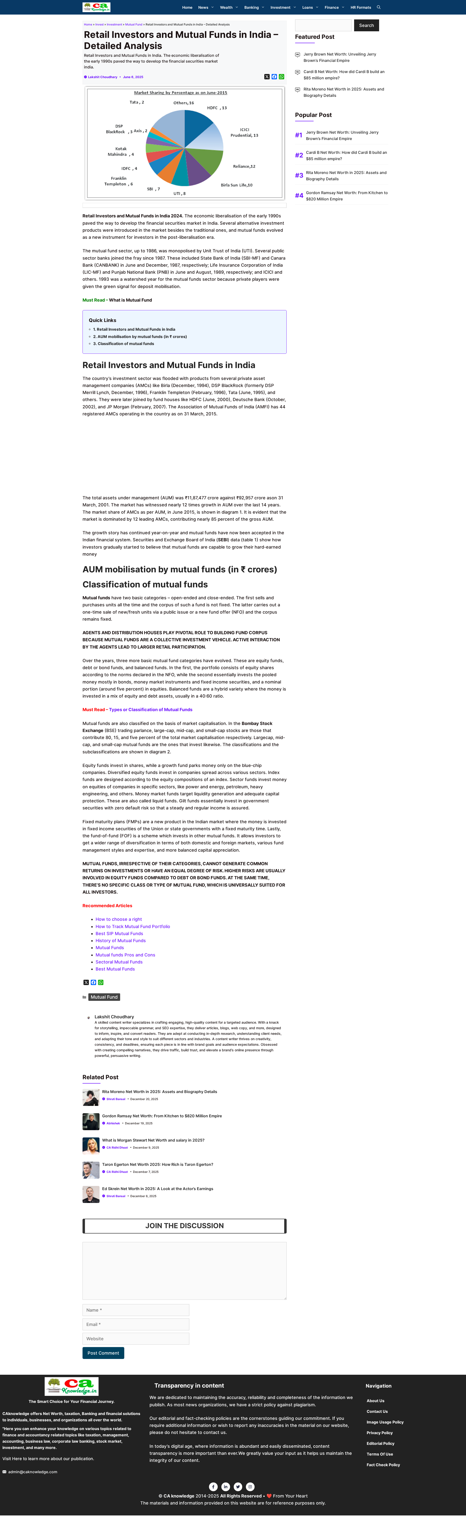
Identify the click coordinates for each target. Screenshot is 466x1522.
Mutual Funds (110, 947)
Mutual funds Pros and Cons (125, 954)
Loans (307, 7)
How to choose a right (119, 919)
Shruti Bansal (116, 1099)
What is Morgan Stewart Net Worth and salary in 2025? (153, 1140)
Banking (251, 7)
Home (187, 7)
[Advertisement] (185, 458)
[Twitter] (213, 1486)
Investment (281, 7)
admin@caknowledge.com (32, 1471)
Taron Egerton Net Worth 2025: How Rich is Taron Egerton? (157, 1164)
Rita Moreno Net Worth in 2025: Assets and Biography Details (159, 1091)
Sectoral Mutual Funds (119, 961)
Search (366, 25)
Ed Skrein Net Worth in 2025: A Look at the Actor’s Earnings (157, 1188)
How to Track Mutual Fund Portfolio (133, 926)
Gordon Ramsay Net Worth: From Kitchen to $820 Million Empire (162, 1115)
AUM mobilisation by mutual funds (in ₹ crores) (142, 336)
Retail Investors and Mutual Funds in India (136, 329)
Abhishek (113, 1123)
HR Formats (361, 7)
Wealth (226, 7)
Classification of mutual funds (126, 343)
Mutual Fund (133, 24)
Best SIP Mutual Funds (119, 933)
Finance (332, 7)
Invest (99, 24)
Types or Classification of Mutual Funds (150, 709)
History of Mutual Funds (121, 940)
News (203, 7)
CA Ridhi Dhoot (117, 1147)
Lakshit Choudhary (102, 77)
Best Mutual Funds (115, 968)
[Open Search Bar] (378, 7)
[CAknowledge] (96, 7)
